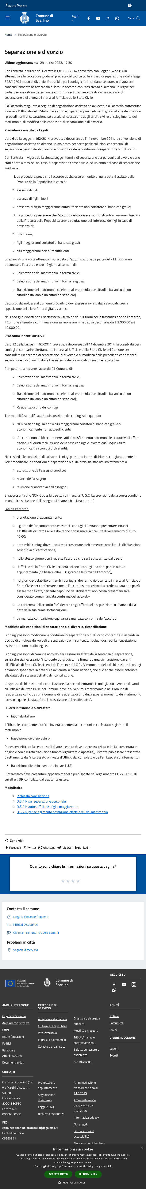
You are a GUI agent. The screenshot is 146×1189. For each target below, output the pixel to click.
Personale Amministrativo (12, 1053)
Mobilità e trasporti (86, 1030)
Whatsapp (48, 847)
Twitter (31, 847)
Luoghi (114, 1048)
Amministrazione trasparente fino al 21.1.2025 (86, 1087)
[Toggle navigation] (7, 18)
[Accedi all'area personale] (130, 5)
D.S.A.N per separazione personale (41, 801)
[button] (73, 1182)
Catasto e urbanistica (51, 1046)
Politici (6, 1043)
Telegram (67, 847)
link (109, 1166)
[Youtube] (96, 18)
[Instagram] (106, 18)
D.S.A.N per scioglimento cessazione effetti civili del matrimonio (62, 811)
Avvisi (113, 1029)
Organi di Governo (14, 1016)
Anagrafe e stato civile (52, 1019)
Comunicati (117, 1023)
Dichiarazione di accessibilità (84, 1134)
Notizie (114, 1016)
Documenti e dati (13, 1062)
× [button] (141, 1147)
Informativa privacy (86, 1117)
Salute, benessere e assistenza (86, 1052)
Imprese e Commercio (52, 1039)
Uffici (5, 1029)
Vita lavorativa (47, 1033)
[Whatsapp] (115, 18)
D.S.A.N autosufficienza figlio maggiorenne (47, 806)
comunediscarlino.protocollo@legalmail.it (30, 1127)
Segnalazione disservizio (46, 1097)
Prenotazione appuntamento (47, 1085)
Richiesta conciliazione (33, 796)
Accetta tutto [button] (58, 1174)
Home (8, 34)
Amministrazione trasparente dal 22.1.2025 (85, 1105)
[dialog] (73, 1166)
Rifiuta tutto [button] (88, 1174)
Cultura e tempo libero (52, 1026)
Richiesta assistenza (51, 1113)
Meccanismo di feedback (89, 1143)
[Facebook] (87, 18)
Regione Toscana (16, 5)
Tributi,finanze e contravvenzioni (84, 1040)
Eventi (114, 1055)
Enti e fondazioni (13, 1036)
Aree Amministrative (15, 1023)
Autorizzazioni (83, 1061)
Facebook (15, 847)
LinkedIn (84, 847)
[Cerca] (138, 18)
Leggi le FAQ (46, 1107)
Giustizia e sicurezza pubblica (87, 1021)
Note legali (81, 1124)
